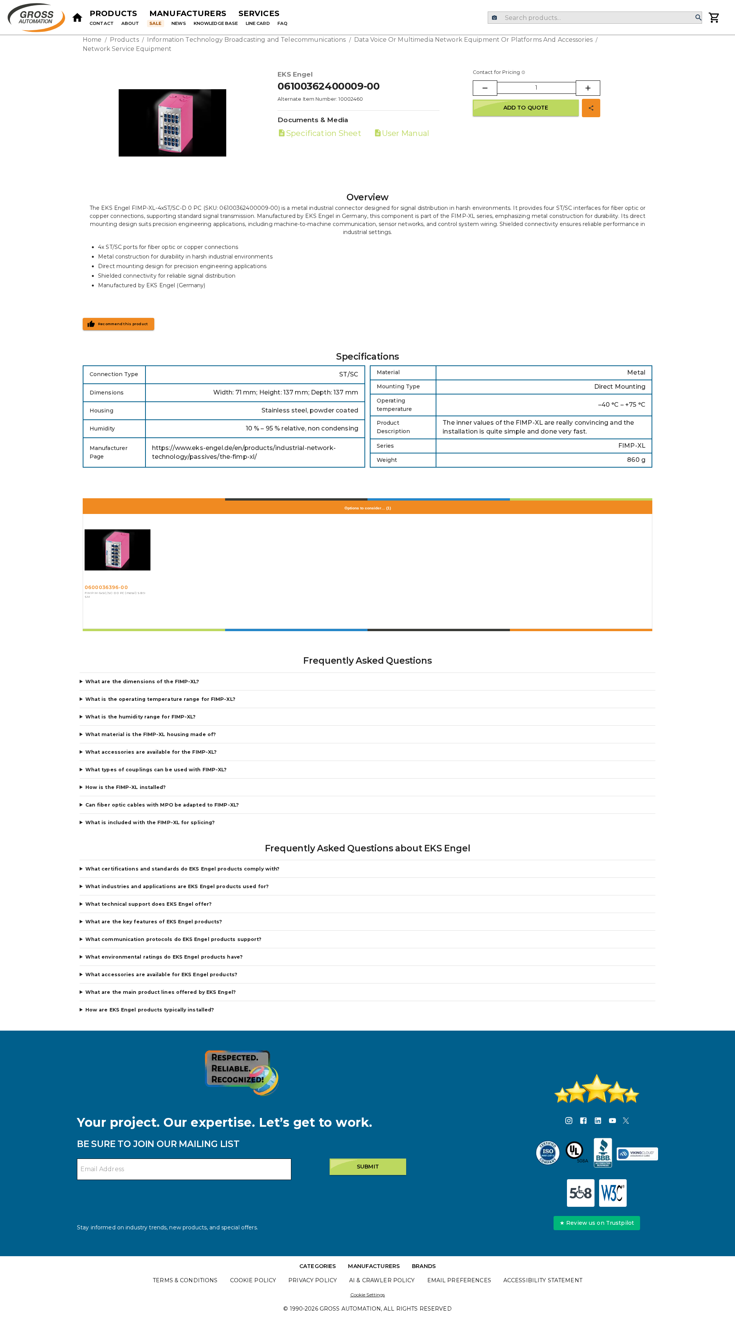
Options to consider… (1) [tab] (368, 508)
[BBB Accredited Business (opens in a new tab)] (603, 1154)
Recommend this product (123, 324)
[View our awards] (241, 1073)
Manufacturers (187, 13)
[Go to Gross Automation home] (77, 17)
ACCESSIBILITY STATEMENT (542, 1280)
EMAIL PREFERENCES (459, 1280)
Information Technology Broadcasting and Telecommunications (246, 39)
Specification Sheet (323, 133)
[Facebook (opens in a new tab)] (583, 1121)
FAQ (282, 23)
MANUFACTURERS (374, 1266)
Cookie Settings (367, 1295)
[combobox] (595, 17)
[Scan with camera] (494, 17)
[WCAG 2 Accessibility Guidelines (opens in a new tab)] (613, 1193)
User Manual (405, 133)
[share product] (591, 108)
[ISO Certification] (548, 1154)
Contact (102, 23)
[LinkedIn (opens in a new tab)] (598, 1121)
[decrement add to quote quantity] (485, 88)
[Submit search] (699, 18)
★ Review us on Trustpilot (597, 1222)
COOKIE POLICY (253, 1280)
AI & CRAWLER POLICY (382, 1280)
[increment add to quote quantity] (588, 88)
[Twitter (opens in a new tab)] (626, 1121)
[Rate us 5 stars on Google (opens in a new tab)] (597, 1088)
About (130, 23)
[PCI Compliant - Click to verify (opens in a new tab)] (637, 1153)
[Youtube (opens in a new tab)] (612, 1121)
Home (92, 39)
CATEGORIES (317, 1266)
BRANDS (424, 1266)
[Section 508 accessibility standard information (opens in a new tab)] (581, 1193)
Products (113, 13)
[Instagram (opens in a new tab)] (569, 1121)
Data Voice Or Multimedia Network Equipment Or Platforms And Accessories (473, 39)
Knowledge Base (216, 23)
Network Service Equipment (127, 48)
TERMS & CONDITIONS (185, 1280)
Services (258, 13)
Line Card (258, 23)
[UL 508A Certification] (577, 1154)
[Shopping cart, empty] (714, 17)
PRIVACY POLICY (312, 1280)
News (179, 23)
